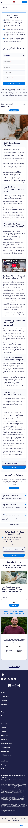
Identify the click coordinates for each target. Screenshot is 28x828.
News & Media (5, 747)
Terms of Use (20, 806)
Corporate (4, 731)
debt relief (11, 287)
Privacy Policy (5, 735)
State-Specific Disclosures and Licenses (8, 810)
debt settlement (16, 285)
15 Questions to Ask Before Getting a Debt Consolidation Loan (13, 589)
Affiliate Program (6, 755)
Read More (4, 597)
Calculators (4, 761)
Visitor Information (6, 743)
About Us (4, 700)
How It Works (5, 696)
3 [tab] (14, 602)
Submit (14, 467)
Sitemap (3, 765)
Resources (4, 708)
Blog (2, 712)
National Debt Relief (14, 2)
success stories (13, 410)
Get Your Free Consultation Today (14, 83)
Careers (3, 727)
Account (3, 716)
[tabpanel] (14, 585)
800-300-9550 (14, 488)
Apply (3, 692)
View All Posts (14, 605)
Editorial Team (5, 751)
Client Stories (5, 704)
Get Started (14, 110)
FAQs (2, 769)
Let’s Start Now (14, 666)
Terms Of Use (5, 739)
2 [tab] (13, 602)
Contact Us (4, 724)
